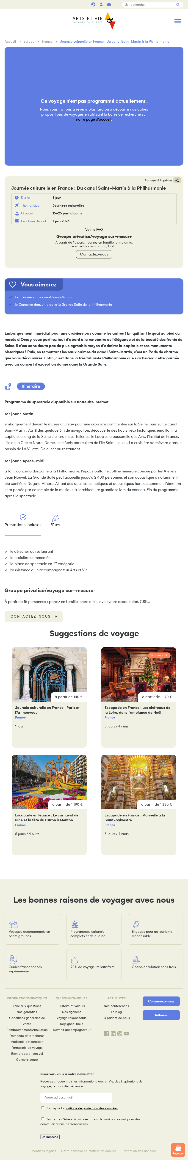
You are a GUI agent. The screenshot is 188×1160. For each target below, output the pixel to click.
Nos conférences (116, 1006)
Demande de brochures (27, 1036)
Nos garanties (27, 1012)
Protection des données (139, 1151)
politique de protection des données (91, 1108)
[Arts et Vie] (94, 20)
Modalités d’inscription (27, 1041)
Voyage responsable (72, 1018)
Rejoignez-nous (71, 1024)
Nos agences (71, 1012)
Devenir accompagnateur (72, 1030)
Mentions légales (44, 1151)
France (47, 41)
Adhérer (161, 1015)
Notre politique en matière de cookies (88, 1151)
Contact (109, 4)
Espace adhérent (101, 4)
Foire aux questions (27, 1006)
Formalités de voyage (27, 1047)
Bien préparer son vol (27, 1053)
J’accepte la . (82, 1108)
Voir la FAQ (94, 229)
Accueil (11, 41)
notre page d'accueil (93, 119)
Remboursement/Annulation (27, 1030)
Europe (29, 41)
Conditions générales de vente (27, 1021)
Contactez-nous (94, 254)
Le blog (116, 1012)
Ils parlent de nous (116, 1018)
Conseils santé (27, 1059)
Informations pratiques (116, 4)
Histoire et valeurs (71, 1006)
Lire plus (49, 697)
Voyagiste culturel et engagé (93, 4)
